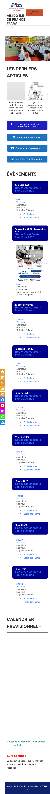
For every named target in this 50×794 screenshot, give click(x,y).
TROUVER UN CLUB (33, 12)
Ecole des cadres (31, 217)
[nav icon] (46, 13)
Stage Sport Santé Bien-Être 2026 (27, 235)
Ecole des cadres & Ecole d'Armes (28, 189)
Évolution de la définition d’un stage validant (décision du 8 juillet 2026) (16, 107)
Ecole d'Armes (30, 214)
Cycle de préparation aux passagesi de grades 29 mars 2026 (35, 107)
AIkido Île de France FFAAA (16, 19)
